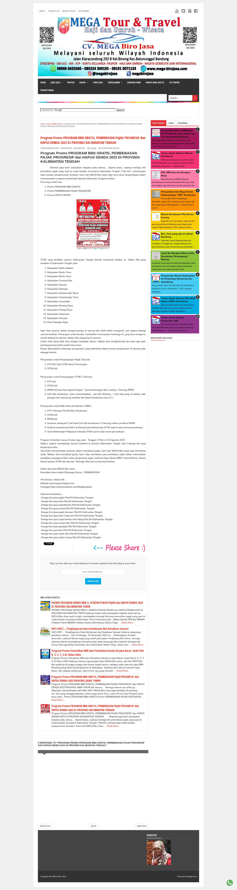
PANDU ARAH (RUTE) (155, 82)
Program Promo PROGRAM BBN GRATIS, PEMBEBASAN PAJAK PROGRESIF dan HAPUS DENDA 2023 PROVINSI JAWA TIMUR (95, 679)
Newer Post (45, 826)
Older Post (141, 826)
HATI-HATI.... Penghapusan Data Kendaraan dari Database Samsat (90, 628)
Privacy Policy (69, 11)
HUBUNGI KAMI (134, 82)
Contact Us (53, 11)
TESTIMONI (174, 82)
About (42, 11)
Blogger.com (192, 876)
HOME (43, 82)
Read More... (128, 622)
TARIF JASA (98, 82)
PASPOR (70, 82)
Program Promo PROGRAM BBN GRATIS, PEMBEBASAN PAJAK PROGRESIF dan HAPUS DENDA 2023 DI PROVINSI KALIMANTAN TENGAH (95, 708)
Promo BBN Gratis (110, 148)
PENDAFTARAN (47, 90)
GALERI (82, 82)
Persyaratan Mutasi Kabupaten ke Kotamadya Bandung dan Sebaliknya (178, 278)
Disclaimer (83, 11)
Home (93, 826)
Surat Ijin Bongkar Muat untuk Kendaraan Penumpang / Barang (177, 256)
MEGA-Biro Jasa (59, 876)
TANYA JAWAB (114, 82)
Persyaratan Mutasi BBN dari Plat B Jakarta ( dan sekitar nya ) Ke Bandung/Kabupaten (178, 133)
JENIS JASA (55, 82)
